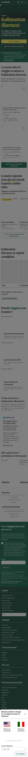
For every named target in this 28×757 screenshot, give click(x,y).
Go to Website (20, 754)
